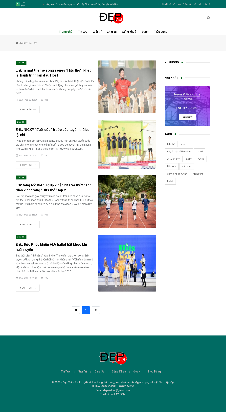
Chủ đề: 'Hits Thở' (27, 43)
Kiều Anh (171, 166)
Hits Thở (171, 144)
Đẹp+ (145, 31)
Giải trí (97, 31)
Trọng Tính (198, 174)
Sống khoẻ (129, 31)
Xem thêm (26, 109)
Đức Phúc (187, 166)
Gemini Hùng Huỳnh (177, 174)
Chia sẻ (112, 31)
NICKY (189, 159)
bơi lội (201, 159)
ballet (170, 181)
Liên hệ (206, 4)
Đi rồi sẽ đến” (173, 159)
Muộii (200, 151)
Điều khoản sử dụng (171, 4)
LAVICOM (119, 394)
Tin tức (82, 31)
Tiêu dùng (160, 31)
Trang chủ (65, 31)
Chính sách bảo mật (192, 4)
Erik (183, 144)
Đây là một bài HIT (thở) (179, 151)
